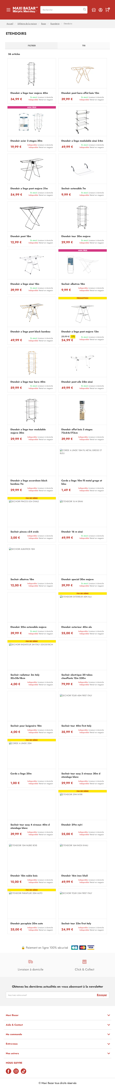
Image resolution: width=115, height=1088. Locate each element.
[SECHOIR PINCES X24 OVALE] (31, 512)
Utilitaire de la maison (27, 23)
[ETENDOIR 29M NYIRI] (82, 805)
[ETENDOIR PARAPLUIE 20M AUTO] (31, 904)
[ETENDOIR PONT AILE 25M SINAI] (82, 363)
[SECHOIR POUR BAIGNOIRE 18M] (31, 707)
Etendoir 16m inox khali (74, 875)
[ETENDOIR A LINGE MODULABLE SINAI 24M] (82, 122)
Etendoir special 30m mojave (77, 579)
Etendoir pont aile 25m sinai (77, 382)
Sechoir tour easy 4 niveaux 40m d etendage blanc (30, 826)
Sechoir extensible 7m (73, 188)
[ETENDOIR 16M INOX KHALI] (82, 856)
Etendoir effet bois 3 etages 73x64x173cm (76, 431)
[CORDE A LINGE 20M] (31, 754)
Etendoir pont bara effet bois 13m (80, 93)
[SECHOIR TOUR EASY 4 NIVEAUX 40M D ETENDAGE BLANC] (31, 805)
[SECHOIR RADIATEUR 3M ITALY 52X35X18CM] (31, 656)
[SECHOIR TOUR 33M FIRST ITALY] (82, 904)
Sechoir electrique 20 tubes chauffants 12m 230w (76, 676)
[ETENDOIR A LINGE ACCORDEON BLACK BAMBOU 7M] (31, 461)
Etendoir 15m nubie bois (23, 875)
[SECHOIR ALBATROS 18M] (82, 265)
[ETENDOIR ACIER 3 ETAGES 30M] (31, 122)
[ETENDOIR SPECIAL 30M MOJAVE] (82, 560)
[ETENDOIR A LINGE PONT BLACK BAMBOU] (31, 312)
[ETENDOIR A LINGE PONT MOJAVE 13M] (82, 312)
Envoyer (102, 995)
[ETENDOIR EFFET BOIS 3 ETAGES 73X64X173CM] (82, 410)
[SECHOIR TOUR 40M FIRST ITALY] (82, 707)
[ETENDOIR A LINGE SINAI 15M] (31, 265)
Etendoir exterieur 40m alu (76, 627)
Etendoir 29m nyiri (71, 824)
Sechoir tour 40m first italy (76, 725)
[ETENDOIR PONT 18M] (31, 217)
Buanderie (54, 23)
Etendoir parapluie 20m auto (26, 923)
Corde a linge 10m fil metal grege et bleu (81, 482)
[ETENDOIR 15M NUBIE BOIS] (31, 856)
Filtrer (32, 45)
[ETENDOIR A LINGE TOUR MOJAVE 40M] (31, 74)
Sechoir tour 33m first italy (76, 923)
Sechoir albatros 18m (73, 284)
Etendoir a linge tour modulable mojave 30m (28, 431)
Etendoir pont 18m (20, 236)
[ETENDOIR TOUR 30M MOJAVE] (82, 217)
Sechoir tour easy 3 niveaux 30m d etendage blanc (80, 775)
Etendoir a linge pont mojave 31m (29, 188)
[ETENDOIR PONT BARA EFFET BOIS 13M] (82, 74)
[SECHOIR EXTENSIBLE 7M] (82, 169)
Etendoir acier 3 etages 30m (26, 141)
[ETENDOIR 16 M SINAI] (82, 512)
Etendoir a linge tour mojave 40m (29, 93)
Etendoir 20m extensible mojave (28, 627)
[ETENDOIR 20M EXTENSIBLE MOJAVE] (31, 608)
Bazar (43, 23)
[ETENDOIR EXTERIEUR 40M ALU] (82, 608)
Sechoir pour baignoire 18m (26, 725)
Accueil (10, 23)
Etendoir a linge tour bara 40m (27, 382)
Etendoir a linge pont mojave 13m (80, 331)
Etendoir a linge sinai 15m (24, 284)
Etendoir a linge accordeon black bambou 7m (28, 482)
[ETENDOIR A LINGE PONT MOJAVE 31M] (31, 169)
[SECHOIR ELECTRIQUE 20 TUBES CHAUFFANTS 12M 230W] (82, 656)
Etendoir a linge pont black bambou (30, 331)
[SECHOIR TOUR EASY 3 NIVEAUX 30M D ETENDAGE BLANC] (82, 754)
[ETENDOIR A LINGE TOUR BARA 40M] (31, 363)
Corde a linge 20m (21, 773)
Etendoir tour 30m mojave (75, 236)
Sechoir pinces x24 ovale (24, 531)
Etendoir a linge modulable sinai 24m (82, 141)
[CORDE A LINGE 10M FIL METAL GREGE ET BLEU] (82, 461)
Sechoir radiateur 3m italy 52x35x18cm (24, 676)
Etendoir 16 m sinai (72, 531)
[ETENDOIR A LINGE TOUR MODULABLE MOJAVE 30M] (31, 410)
